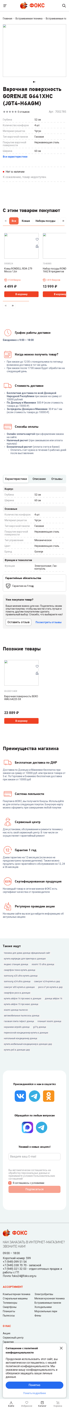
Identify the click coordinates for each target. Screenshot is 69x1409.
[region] (34, 221)
